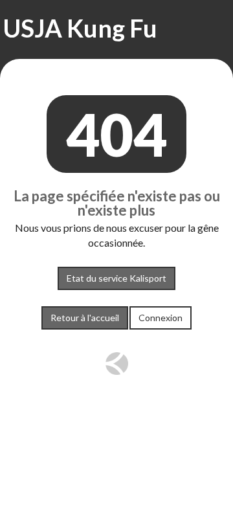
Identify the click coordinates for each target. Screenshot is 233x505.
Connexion (161, 317)
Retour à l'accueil (84, 317)
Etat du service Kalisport (116, 278)
